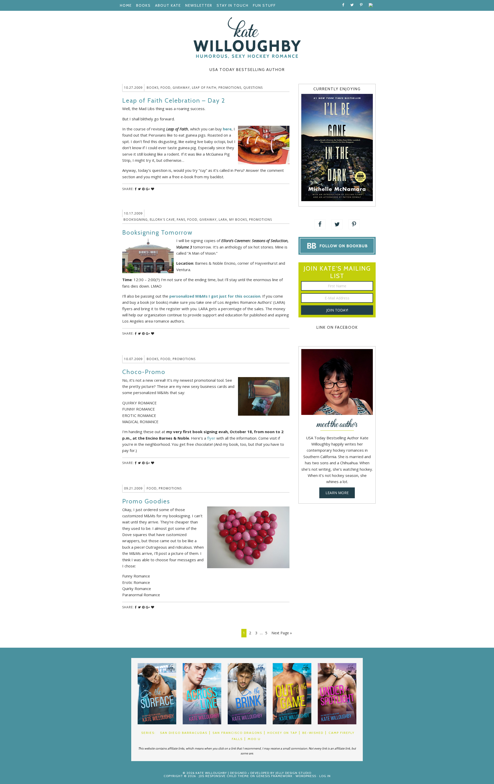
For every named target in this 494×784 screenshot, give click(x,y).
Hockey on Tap (282, 733)
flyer (211, 438)
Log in (325, 776)
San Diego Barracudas (183, 733)
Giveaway (181, 87)
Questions (253, 87)
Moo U (254, 739)
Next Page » (281, 632)
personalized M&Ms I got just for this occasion (214, 296)
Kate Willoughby (247, 38)
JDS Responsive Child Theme (224, 776)
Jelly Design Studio (293, 773)
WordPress (306, 776)
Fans (181, 219)
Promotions (229, 87)
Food (166, 87)
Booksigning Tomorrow (157, 232)
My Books (238, 219)
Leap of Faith (204, 87)
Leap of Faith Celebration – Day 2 (173, 100)
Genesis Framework (274, 776)
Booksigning (135, 219)
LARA (223, 219)
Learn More (337, 492)
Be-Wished (312, 733)
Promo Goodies (146, 501)
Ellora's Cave (162, 219)
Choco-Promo (143, 372)
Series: (148, 733)
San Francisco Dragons (237, 733)
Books (152, 87)
